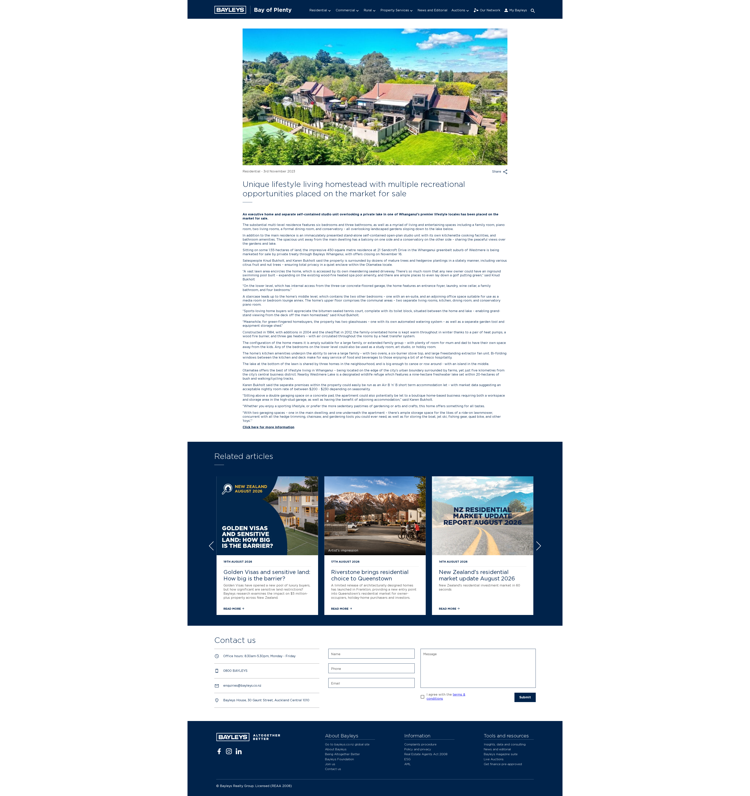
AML (407, 764)
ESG (407, 759)
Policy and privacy (417, 749)
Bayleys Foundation (339, 759)
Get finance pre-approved (503, 764)
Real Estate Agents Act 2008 (425, 754)
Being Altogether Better (342, 754)
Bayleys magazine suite (501, 754)
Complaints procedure (420, 744)
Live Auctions (494, 759)
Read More (232, 608)
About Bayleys (335, 749)
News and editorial (497, 749)
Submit (525, 697)
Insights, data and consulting (505, 744)
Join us (330, 764)
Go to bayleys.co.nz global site (347, 744)
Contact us (333, 769)
